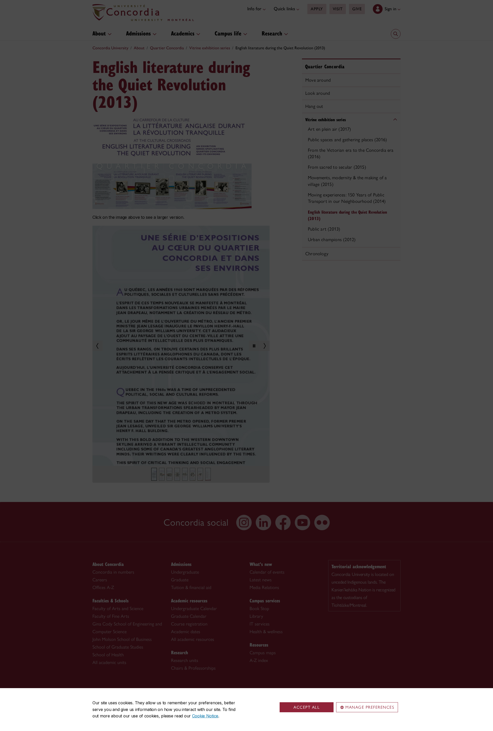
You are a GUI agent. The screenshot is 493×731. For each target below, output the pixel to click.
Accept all (306, 707)
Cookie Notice (205, 715)
